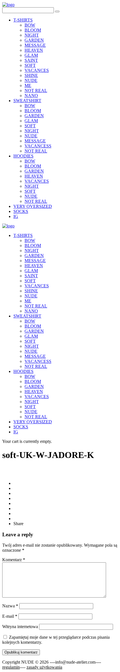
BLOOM (33, 30)
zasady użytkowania (44, 667)
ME (28, 85)
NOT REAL (36, 90)
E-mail (9, 616)
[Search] (57, 11)
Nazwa (10, 605)
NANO (31, 95)
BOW (30, 25)
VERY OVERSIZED (32, 206)
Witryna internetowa (20, 626)
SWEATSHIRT (27, 100)
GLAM (31, 55)
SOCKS (20, 211)
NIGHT (32, 35)
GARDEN (34, 40)
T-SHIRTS (23, 20)
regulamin (11, 667)
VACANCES (37, 70)
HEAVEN (34, 50)
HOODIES (23, 156)
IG (15, 216)
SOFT (30, 65)
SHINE (31, 75)
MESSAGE (35, 45)
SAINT (31, 60)
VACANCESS (38, 146)
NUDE (31, 80)
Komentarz (13, 559)
